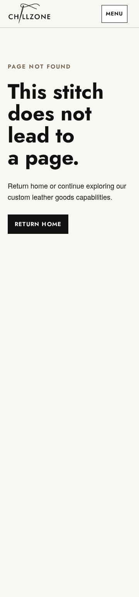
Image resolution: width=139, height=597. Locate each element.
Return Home (38, 224)
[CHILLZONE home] (29, 13)
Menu (114, 13)
